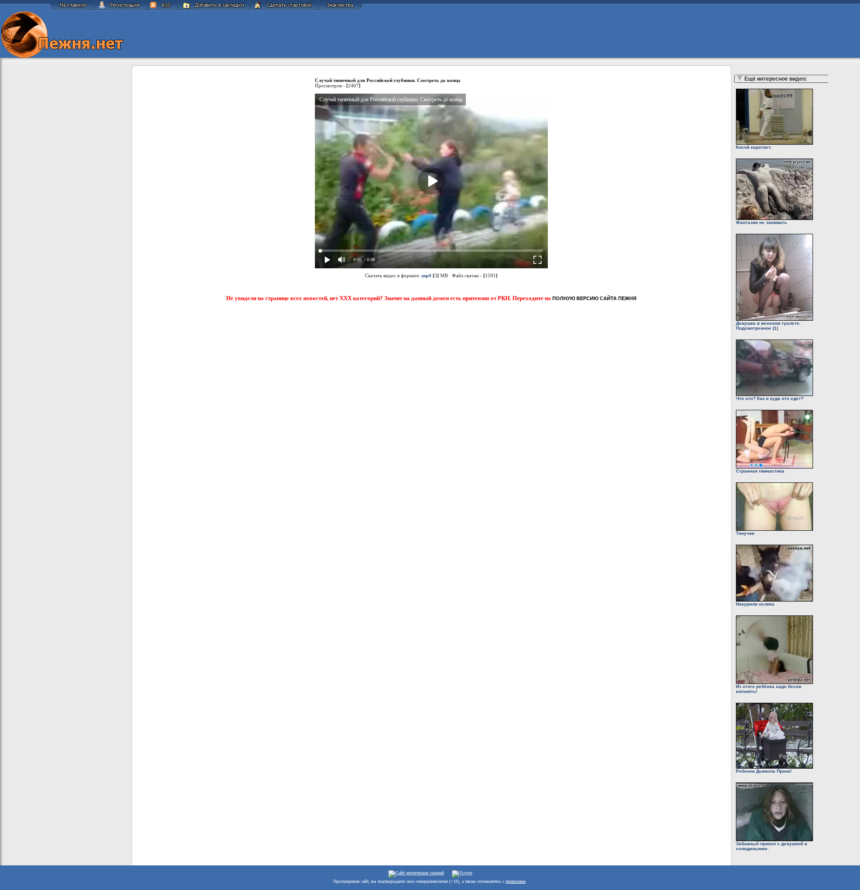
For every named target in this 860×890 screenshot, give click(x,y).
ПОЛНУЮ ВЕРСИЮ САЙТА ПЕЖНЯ (594, 298)
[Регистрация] (120, 9)
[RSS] (162, 9)
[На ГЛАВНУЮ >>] (71, 9)
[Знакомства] (340, 9)
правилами (515, 881)
